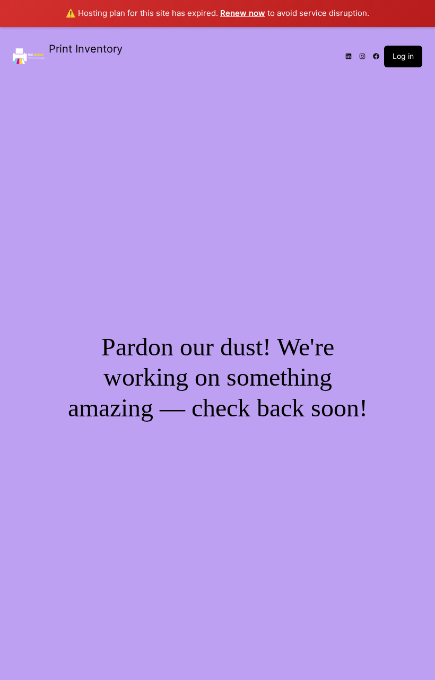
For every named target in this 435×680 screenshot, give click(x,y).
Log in (403, 55)
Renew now (242, 13)
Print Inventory (86, 48)
